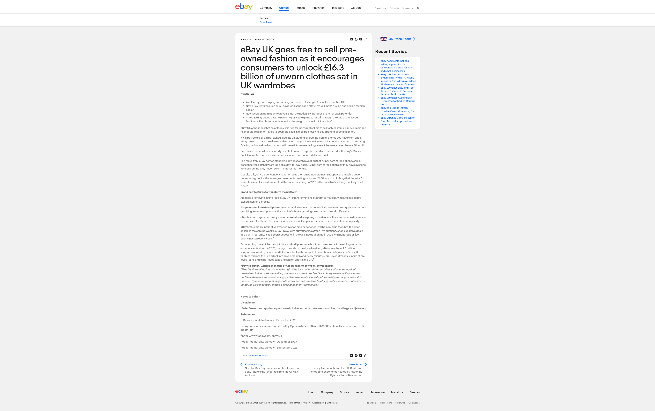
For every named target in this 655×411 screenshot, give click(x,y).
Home (310, 392)
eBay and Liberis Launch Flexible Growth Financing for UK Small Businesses (397, 111)
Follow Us (400, 402)
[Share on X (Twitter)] (360, 39)
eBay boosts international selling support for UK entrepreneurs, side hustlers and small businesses (397, 66)
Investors (397, 392)
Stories (344, 392)
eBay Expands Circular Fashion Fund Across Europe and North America (398, 121)
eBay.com (371, 402)
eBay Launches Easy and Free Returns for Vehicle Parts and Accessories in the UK (397, 91)
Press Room (386, 402)
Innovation (378, 392)
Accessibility (318, 402)
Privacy (306, 402)
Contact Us (414, 402)
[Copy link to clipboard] (365, 39)
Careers (415, 392)
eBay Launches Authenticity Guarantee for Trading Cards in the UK (398, 101)
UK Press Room (400, 39)
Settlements (332, 402)
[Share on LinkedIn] (351, 39)
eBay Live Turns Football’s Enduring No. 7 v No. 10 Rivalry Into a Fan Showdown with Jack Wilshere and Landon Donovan (398, 79)
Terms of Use (293, 402)
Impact (360, 392)
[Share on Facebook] (356, 39)
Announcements (258, 355)
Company (327, 392)
